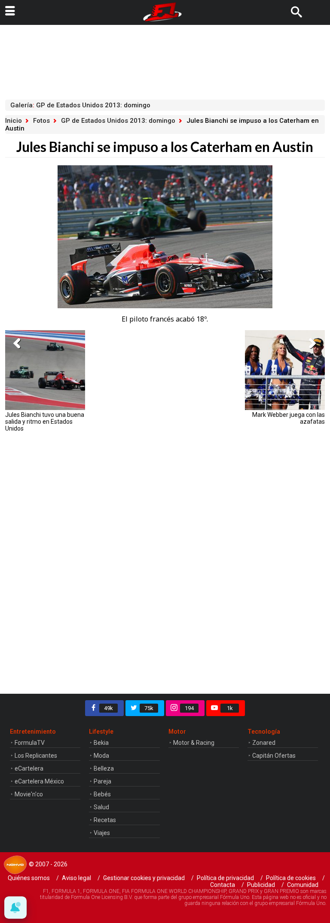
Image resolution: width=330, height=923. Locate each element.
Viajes (102, 832)
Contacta (222, 884)
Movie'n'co (29, 794)
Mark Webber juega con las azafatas (288, 418)
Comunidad (302, 884)
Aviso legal (76, 877)
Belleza (104, 768)
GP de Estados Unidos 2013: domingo (118, 120)
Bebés (102, 794)
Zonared (263, 742)
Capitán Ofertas (274, 755)
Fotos (41, 120)
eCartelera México (39, 781)
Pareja (102, 781)
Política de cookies (291, 877)
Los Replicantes (36, 755)
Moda (101, 755)
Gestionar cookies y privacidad (144, 877)
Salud (101, 807)
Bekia (101, 742)
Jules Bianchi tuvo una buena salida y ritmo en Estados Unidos (44, 421)
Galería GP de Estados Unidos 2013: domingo (80, 105)
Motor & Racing (193, 742)
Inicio (13, 120)
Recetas (105, 820)
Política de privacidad (225, 877)
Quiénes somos (29, 877)
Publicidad (261, 884)
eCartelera (29, 768)
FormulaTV (30, 742)
